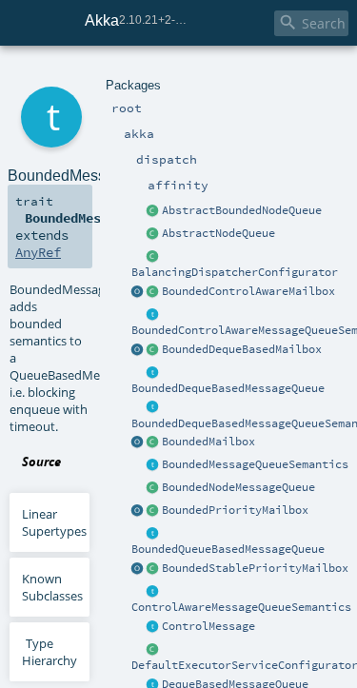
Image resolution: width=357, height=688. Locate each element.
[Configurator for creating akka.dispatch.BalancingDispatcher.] (153, 257)
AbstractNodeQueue (218, 233)
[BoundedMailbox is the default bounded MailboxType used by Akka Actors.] (153, 442)
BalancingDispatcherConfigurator (234, 272)
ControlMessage (208, 626)
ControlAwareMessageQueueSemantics (241, 607)
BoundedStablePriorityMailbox (255, 568)
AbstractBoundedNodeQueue (242, 210)
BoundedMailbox (208, 441)
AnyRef (38, 252)
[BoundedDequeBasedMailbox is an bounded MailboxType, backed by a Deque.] (153, 350)
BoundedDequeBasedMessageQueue (228, 388)
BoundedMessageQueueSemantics (255, 464)
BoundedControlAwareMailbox (248, 291)
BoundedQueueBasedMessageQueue (228, 549)
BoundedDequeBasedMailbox (242, 349)
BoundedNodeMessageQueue (238, 487)
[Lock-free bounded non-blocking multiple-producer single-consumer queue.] (153, 488)
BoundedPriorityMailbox (235, 510)
